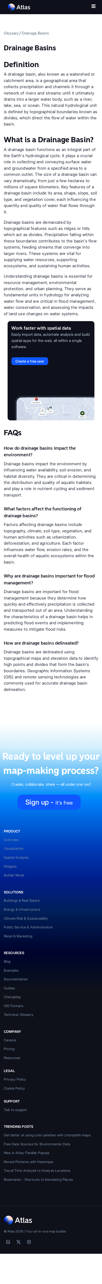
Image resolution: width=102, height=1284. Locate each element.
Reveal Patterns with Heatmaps (28, 1162)
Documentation (16, 979)
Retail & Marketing (18, 936)
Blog (7, 961)
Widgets (10, 866)
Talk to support (15, 1110)
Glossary (11, 33)
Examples (11, 970)
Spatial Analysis (16, 857)
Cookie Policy (14, 1088)
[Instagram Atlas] (29, 1242)
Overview (11, 840)
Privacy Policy (15, 1079)
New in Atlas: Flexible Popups (27, 1153)
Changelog (12, 997)
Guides (9, 988)
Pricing (9, 1049)
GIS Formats (13, 1006)
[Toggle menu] (93, 7)
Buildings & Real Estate (22, 900)
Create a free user (29, 361)
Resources (12, 1058)
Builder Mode (14, 875)
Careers (10, 1040)
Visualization (13, 848)
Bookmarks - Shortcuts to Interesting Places (38, 1179)
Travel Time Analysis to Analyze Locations (37, 1170)
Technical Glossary (18, 1015)
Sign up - (49, 802)
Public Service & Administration (28, 927)
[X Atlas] (18, 1242)
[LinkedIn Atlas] (8, 1242)
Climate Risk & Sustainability (26, 918)
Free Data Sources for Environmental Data (37, 1144)
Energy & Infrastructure (22, 909)
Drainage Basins (35, 33)
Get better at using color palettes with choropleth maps (47, 1135)
